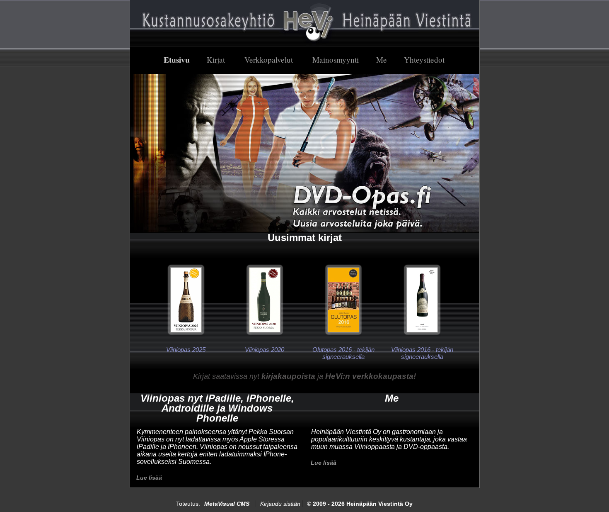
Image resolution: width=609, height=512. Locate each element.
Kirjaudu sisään (280, 503)
